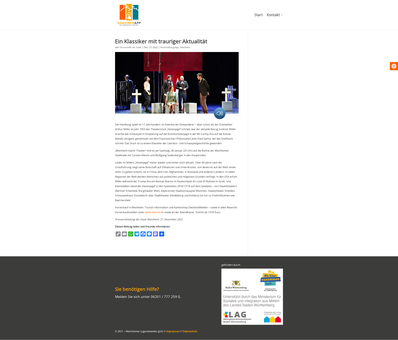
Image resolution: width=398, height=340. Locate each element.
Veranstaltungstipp (169, 47)
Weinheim (185, 47)
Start (259, 15)
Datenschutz (190, 331)
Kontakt (273, 15)
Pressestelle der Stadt (130, 47)
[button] (394, 66)
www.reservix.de (154, 212)
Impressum (172, 331)
